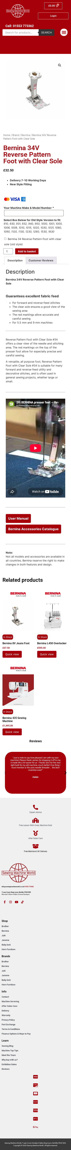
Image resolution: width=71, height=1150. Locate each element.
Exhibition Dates (9, 1064)
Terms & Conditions (11, 1029)
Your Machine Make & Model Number (29, 207)
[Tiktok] (22, 902)
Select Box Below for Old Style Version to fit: (32, 220)
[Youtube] (16, 902)
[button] (64, 32)
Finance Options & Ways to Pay (16, 1033)
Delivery (5, 1010)
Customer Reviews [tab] (41, 260)
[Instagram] (11, 902)
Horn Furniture (8, 949)
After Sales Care (9, 1006)
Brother (5, 926)
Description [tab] (15, 260)
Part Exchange (8, 1024)
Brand (15, 135)
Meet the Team (9, 1055)
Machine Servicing (10, 1001)
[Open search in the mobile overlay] (28, 32)
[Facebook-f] (5, 902)
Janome (5, 940)
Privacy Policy (8, 1020)
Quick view (12, 654)
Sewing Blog (7, 1046)
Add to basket (27, 251)
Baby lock (6, 945)
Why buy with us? (10, 1060)
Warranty (6, 1015)
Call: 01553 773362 (19, 26)
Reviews (6, 1069)
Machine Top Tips (10, 1050)
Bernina (25, 135)
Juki (4, 935)
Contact (5, 997)
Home (6, 135)
